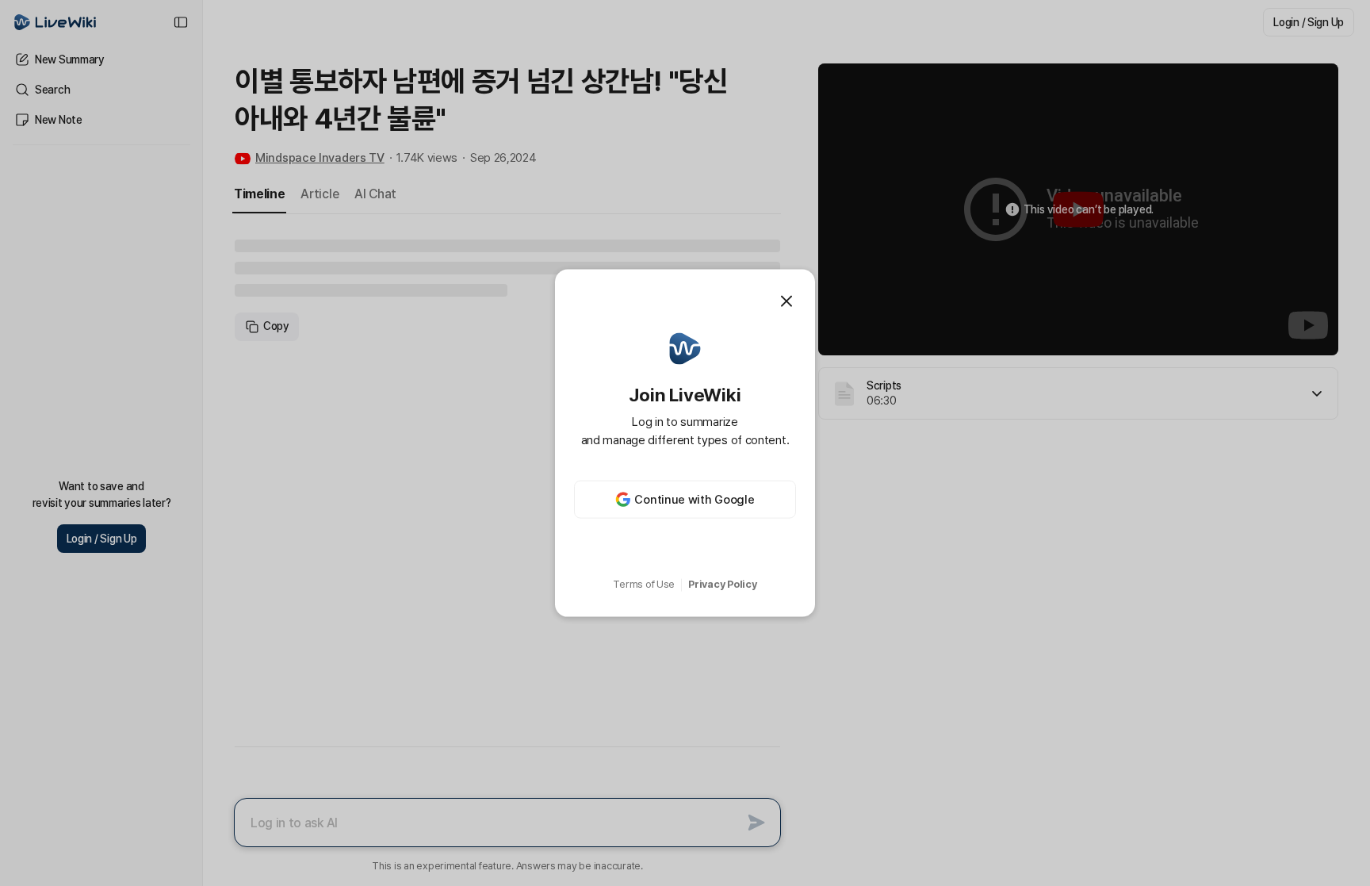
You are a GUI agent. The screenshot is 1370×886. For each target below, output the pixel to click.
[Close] (786, 300)
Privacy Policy (722, 584)
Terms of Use (644, 584)
